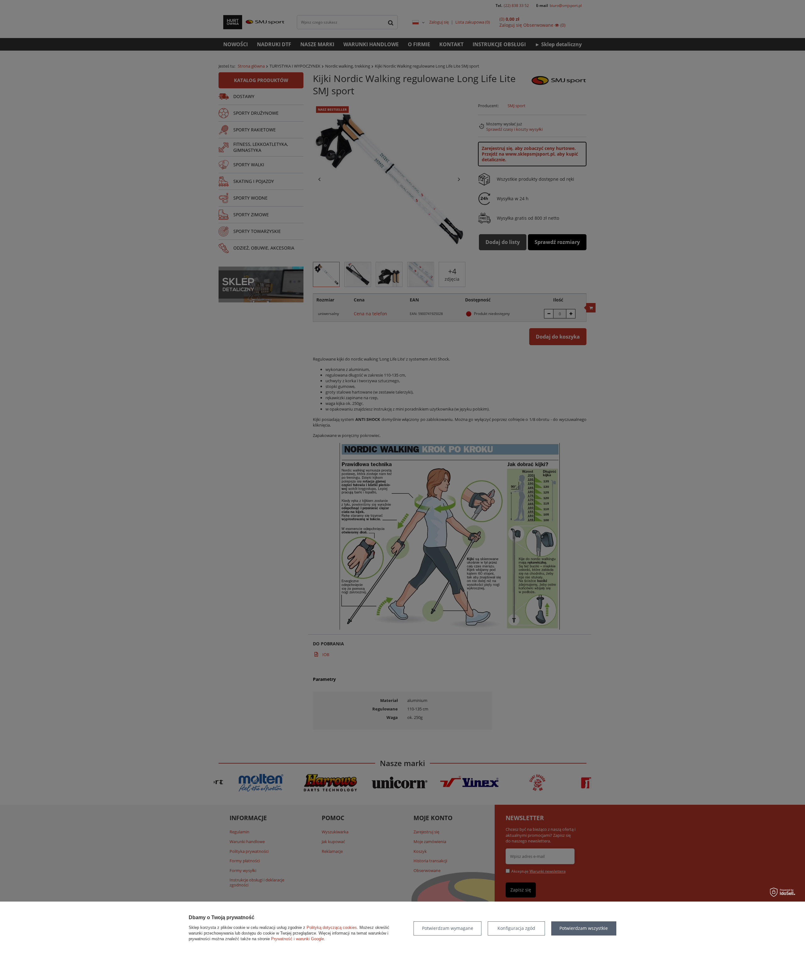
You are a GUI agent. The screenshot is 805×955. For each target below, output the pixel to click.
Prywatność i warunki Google (297, 938)
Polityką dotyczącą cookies (332, 927)
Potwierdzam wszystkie (583, 928)
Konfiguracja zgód (516, 928)
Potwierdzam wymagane (447, 928)
